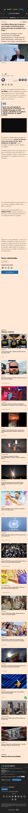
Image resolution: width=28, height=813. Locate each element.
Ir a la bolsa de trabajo (17, 779)
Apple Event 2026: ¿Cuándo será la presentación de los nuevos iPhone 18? (13, 535)
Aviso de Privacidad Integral (20, 771)
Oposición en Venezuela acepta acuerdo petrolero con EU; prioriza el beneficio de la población (13, 666)
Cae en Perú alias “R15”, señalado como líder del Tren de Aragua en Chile (13, 352)
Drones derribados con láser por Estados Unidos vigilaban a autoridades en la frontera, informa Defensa (12, 483)
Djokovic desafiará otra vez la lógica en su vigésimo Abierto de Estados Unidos (13, 509)
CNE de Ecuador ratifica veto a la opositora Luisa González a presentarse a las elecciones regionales (12, 640)
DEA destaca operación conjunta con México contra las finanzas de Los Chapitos (14, 378)
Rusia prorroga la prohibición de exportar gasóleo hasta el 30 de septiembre (13, 692)
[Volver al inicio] (14, 766)
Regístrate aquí (4, 789)
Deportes (3, 506)
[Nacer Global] (20, 777)
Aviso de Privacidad (10, 771)
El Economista (10, 768)
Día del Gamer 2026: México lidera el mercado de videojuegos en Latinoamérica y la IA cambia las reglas (13, 404)
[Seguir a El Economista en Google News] (24, 796)
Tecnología (3, 402)
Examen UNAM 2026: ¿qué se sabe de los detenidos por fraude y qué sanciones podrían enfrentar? (14, 561)
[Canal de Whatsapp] (25, 697)
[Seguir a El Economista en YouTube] (12, 796)
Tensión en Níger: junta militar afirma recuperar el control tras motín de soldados (13, 614)
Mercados (3, 690)
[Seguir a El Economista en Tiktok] (15, 799)
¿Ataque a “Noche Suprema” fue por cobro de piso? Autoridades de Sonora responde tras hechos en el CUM (13, 431)
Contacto (3, 772)
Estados (3, 428)
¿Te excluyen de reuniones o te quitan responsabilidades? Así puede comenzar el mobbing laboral (13, 457)
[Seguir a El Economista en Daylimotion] (21, 796)
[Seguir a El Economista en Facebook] (3, 796)
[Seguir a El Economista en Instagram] (18, 796)
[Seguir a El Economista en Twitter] (6, 796)
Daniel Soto (4, 435)
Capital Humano (4, 454)
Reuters (4, 697)
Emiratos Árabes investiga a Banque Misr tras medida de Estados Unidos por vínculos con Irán (13, 745)
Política (3, 559)
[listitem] (3, 80)
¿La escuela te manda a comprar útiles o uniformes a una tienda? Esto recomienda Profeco (13, 588)
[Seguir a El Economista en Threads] (12, 799)
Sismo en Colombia (20, 17)
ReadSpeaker (15, 80)
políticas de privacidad (14, 791)
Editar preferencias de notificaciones (8, 774)
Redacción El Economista (6, 409)
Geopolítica (3, 349)
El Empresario (16, 768)
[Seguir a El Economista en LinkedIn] (9, 796)
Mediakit (8, 770)
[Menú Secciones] (1, 13)
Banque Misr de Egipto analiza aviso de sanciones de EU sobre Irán (13, 718)
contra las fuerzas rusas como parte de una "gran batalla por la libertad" (13, 141)
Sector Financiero (5, 716)
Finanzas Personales (5, 585)
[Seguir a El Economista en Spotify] (15, 796)
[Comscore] (12, 810)
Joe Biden (5, 261)
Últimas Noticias (4, 17)
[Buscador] (4, 13)
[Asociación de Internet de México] (17, 810)
